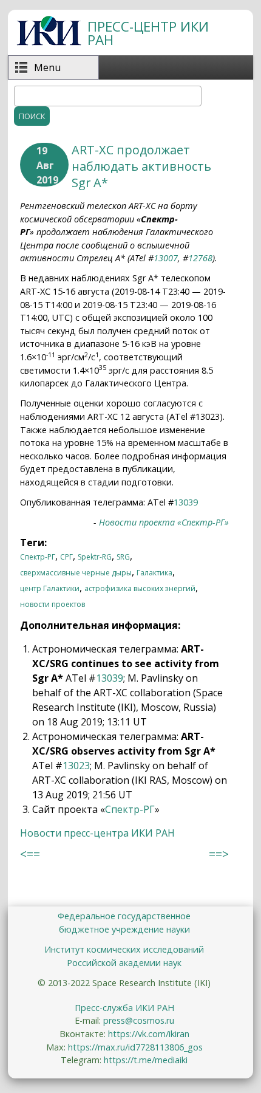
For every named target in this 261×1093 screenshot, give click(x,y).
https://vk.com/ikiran (148, 1034)
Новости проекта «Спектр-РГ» (164, 522)
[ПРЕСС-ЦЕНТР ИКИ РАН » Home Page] (48, 42)
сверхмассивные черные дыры (76, 572)
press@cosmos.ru (138, 1020)
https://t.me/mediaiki (146, 1060)
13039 (186, 502)
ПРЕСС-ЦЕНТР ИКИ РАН (148, 33)
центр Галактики (50, 588)
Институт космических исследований (124, 949)
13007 (166, 258)
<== (30, 854)
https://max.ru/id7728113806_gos (135, 1047)
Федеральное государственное (124, 916)
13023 (76, 765)
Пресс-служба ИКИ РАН (124, 1007)
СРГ (66, 557)
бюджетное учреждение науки (124, 929)
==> (219, 854)
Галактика (154, 572)
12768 (200, 258)
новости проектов (52, 604)
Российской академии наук (124, 962)
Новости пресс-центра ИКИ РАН (97, 833)
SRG (123, 557)
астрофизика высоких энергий (139, 588)
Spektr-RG (95, 557)
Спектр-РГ (37, 557)
